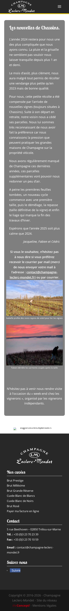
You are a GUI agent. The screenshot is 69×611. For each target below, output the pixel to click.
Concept (21, 605)
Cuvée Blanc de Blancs (21, 496)
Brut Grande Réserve (20, 491)
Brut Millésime (16, 485)
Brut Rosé (13, 506)
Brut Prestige (15, 480)
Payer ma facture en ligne (23, 511)
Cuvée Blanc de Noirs (20, 501)
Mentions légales (44, 605)
